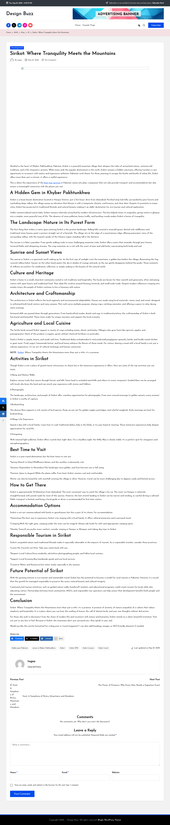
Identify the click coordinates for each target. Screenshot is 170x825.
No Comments (50, 60)
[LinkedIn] (3, 414)
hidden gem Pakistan (20, 648)
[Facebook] (3, 401)
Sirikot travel (103, 648)
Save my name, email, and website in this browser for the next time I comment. (47, 785)
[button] (156, 25)
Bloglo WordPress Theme (109, 820)
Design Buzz (19, 13)
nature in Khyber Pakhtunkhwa (43, 648)
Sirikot (62, 648)
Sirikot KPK (74, 648)
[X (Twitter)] (3, 407)
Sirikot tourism (88, 648)
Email (65, 772)
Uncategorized (17, 48)
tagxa (31, 661)
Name (13, 772)
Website (115, 772)
